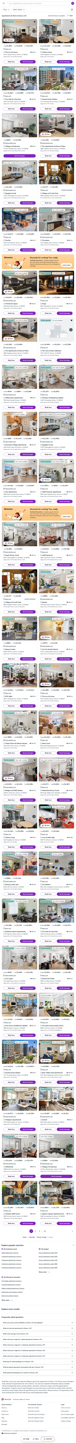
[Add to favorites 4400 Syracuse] (71, 524)
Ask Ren (49, 1439)
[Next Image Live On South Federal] (71, 628)
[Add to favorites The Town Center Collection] (71, 320)
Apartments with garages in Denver (12, 1292)
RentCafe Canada (33, 1408)
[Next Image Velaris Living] (71, 31)
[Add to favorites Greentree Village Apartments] (34, 414)
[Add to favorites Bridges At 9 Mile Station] (34, 760)
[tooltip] (7, 49)
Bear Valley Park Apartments (52, 1073)
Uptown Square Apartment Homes (54, 1214)
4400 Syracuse (47, 555)
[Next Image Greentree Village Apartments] (34, 424)
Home (25, 1237)
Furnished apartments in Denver (11, 1284)
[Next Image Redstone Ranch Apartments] (34, 910)
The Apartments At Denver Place (53, 146)
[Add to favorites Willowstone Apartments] (34, 367)
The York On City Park (13, 99)
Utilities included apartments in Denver (12, 1288)
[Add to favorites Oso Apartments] (34, 461)
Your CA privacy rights (67, 1414)
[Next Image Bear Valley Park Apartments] (71, 1051)
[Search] (72, 3)
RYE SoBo (8, 696)
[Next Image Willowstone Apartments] (34, 376)
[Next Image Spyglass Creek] (34, 172)
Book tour (11, 62)
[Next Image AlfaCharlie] (34, 1145)
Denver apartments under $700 (48, 1260)
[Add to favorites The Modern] (71, 854)
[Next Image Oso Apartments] (34, 471)
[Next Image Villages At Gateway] (34, 125)
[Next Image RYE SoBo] (34, 675)
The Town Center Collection (51, 351)
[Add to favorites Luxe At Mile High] (71, 807)
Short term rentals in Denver (9, 1296)
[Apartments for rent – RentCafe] (6, 1399)
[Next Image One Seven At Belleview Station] (34, 1004)
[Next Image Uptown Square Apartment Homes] (71, 1193)
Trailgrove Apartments (13, 1120)
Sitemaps (4, 1424)
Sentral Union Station (49, 99)
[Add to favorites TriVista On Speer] (34, 273)
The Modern (46, 884)
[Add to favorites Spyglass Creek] (34, 163)
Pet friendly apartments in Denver (11, 1281)
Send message (28, 62)
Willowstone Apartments (14, 398)
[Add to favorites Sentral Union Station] (71, 68)
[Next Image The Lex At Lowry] (34, 31)
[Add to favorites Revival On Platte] (71, 948)
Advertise (4, 1421)
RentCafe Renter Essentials (36, 1414)
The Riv (8, 240)
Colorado (32, 1237)
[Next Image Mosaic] (71, 581)
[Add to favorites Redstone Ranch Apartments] (34, 901)
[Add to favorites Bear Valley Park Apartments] (71, 1042)
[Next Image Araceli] (71, 1098)
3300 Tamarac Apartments (51, 492)
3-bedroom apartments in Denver (11, 1264)
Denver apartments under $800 (48, 1264)
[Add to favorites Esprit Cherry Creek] (34, 524)
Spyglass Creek (10, 193)
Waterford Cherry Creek (50, 790)
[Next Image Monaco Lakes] (34, 628)
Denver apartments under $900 (48, 1267)
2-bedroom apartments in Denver (11, 1260)
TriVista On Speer (11, 304)
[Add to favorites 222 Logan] (34, 948)
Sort (71, 16)
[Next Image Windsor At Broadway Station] (71, 376)
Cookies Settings (66, 1421)
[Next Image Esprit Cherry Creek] (34, 534)
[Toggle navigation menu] (3, 3)
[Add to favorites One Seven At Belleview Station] (34, 995)
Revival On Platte (48, 979)
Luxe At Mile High (48, 837)
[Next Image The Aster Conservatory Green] (71, 1004)
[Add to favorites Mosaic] (71, 572)
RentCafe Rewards (33, 1411)
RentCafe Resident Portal (35, 1421)
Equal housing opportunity (10, 1433)
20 (45, 1231)
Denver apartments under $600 (48, 1256)
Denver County (41, 1237)
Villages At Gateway (12, 146)
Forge (44, 304)
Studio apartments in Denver (10, 1253)
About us (4, 1408)
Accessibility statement (68, 1418)
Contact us (4, 1411)
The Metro (45, 240)
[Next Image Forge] (71, 282)
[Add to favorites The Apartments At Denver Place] (71, 116)
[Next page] (72, 1231)
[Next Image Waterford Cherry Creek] (71, 769)
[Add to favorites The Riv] (34, 210)
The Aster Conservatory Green (52, 1026)
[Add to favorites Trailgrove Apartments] (34, 1089)
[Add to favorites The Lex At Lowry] (34, 21)
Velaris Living (47, 52)
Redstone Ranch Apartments (15, 931)
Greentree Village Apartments (15, 445)
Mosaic (44, 602)
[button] (19, 31)
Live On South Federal (50, 649)
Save (37, 1439)
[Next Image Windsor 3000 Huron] (34, 1193)
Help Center (5, 1414)
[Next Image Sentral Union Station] (71, 78)
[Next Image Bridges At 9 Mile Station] (34, 769)
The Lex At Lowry (11, 52)
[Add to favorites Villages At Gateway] (34, 116)
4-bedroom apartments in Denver (11, 1267)
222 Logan (9, 979)
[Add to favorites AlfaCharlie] (34, 1136)
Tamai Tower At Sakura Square (16, 743)
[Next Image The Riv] (34, 219)
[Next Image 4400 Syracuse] (71, 534)
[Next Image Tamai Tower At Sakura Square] (34, 722)
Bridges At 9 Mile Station (14, 790)
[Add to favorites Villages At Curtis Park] (71, 163)
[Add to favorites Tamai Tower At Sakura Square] (34, 713)
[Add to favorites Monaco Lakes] (34, 619)
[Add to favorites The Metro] (71, 210)
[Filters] (72, 9)
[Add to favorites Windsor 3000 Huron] (34, 1183)
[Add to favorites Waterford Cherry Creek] (71, 760)
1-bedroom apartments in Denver (11, 1256)
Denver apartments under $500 (48, 1253)
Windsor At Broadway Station (52, 398)
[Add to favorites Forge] (71, 273)
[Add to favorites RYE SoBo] (34, 666)
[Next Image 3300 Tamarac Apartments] (71, 471)
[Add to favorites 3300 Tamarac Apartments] (71, 461)
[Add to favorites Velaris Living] (71, 21)
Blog (2, 1418)
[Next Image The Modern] (71, 863)
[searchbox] (41, 3)
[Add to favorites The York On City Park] (34, 68)
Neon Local (46, 743)
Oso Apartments (11, 492)
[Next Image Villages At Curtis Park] (71, 172)
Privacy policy (65, 1411)
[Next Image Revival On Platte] (71, 957)
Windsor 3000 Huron (12, 1214)
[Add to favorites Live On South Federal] (71, 619)
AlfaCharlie (9, 1167)
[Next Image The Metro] (71, 219)
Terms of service (66, 1408)
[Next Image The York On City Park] (34, 78)
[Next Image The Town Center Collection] (71, 329)
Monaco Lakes (10, 649)
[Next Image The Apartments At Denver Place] (71, 125)
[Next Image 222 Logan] (34, 957)
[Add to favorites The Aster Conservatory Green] (71, 995)
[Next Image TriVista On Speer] (34, 282)
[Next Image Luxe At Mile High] (71, 816)
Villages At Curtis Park (50, 193)
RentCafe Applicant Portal (35, 1418)
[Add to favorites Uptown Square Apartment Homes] (71, 1183)
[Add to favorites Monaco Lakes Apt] (34, 854)
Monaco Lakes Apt (11, 884)
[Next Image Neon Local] (71, 722)
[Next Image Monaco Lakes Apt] (34, 863)
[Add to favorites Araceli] (71, 1089)
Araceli (44, 1120)
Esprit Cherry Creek (12, 555)
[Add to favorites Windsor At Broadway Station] (71, 367)
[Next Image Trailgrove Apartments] (34, 1098)
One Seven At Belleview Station (16, 1026)
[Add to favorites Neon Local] (71, 713)
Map (27, 1439)
